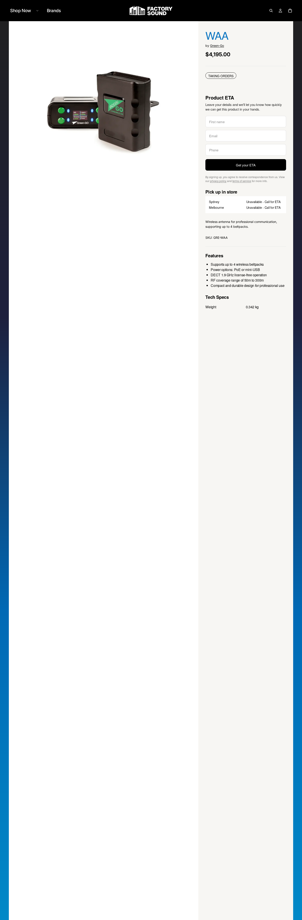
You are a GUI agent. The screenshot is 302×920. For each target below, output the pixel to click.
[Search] (271, 10)
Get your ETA (246, 165)
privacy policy (218, 181)
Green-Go (217, 45)
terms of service (241, 181)
